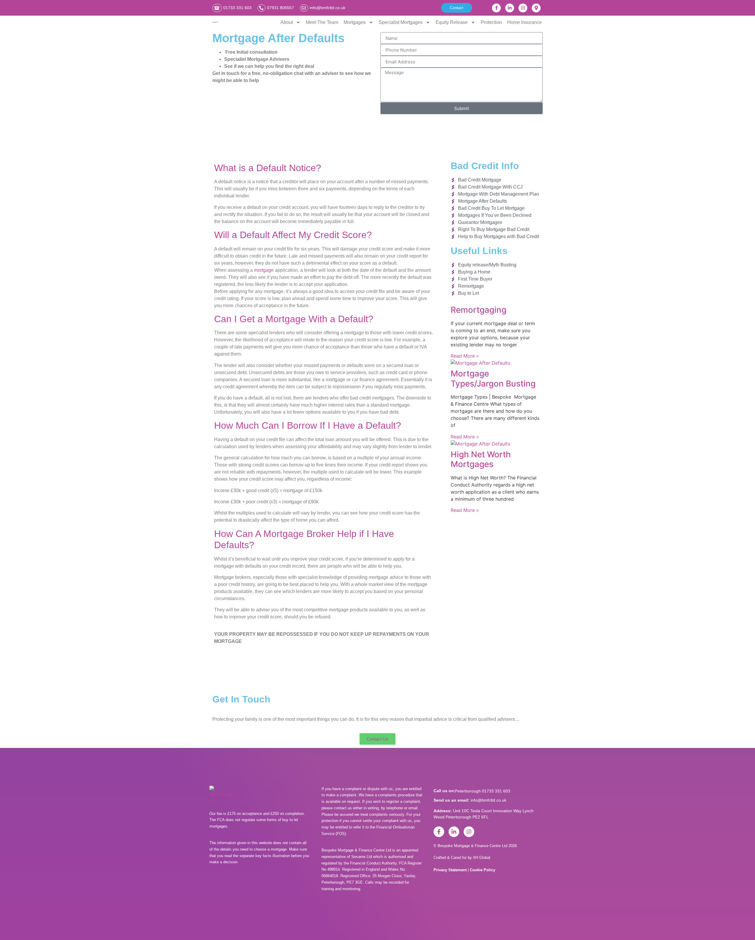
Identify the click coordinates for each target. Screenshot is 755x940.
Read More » (465, 356)
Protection (491, 22)
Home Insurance (524, 22)
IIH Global (481, 857)
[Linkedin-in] (509, 8)
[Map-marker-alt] (536, 8)
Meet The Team (322, 22)
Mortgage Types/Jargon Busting (493, 379)
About (286, 22)
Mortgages (355, 22)
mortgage (264, 270)
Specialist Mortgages (401, 22)
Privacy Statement (451, 870)
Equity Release (452, 22)
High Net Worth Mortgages (481, 459)
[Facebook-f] (496, 8)
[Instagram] (522, 8)
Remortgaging (478, 310)
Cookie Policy (482, 870)
